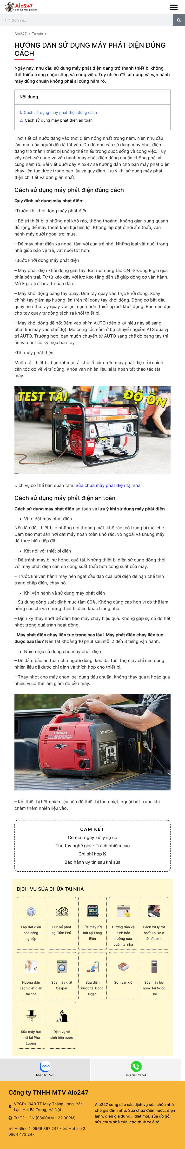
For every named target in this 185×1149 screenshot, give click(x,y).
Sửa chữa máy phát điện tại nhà (108, 485)
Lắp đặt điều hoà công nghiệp (31, 933)
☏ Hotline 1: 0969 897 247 (33, 1128)
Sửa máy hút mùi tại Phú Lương (31, 1037)
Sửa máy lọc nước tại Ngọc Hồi (154, 988)
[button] (173, 7)
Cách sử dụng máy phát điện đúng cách (60, 112)
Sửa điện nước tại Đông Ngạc (92, 988)
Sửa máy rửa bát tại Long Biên (92, 933)
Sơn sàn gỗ (123, 982)
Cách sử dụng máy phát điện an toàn (58, 120)
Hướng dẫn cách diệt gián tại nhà (31, 988)
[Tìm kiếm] (179, 20)
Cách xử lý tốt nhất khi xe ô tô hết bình (154, 933)
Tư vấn (37, 33)
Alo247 (20, 33)
